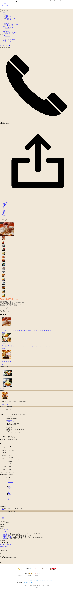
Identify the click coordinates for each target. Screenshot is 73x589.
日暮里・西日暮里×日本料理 (9, 33)
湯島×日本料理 (7, 30)
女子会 (9, 486)
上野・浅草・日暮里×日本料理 (9, 25)
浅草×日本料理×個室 (8, 41)
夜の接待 (9, 488)
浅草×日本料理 (7, 28)
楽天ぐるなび (4, 3)
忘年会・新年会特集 (6, 533)
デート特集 (5, 538)
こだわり (3, 214)
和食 (4, 35)
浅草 (2, 6)
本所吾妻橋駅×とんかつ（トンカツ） (10, 18)
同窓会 (9, 491)
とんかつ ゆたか (5, 45)
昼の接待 (9, 487)
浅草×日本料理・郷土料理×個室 (10, 39)
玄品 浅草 (4, 531)
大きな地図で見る (9, 421)
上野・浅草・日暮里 (5, 5)
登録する (3, 509)
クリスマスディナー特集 (7, 537)
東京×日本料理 (7, 22)
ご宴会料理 (5, 202)
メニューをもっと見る (3, 388)
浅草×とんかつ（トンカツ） (9, 27)
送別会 (9, 493)
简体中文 (3, 518)
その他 (4, 213)
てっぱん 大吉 (5, 529)
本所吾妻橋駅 (5, 17)
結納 (8, 498)
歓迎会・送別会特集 (6, 534)
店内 (4, 211)
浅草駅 (4, 12)
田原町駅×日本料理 (8, 16)
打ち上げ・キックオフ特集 (7, 536)
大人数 (9, 496)
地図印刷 (13, 421)
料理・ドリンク (5, 210)
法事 (8, 499)
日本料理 (4, 40)
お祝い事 (9, 494)
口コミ (3, 218)
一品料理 (4, 204)
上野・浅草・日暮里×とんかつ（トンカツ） (11, 24)
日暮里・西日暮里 (6, 31)
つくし (4, 530)
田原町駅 (4, 14)
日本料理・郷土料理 (6, 38)
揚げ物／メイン (5, 203)
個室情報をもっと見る (5, 404)
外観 (4, 212)
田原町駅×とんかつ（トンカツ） (10, 15)
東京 (2, 4)
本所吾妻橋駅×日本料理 (8, 19)
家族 (8, 495)
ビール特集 (5, 535)
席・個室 (3, 206)
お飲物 (4, 205)
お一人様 (9, 490)
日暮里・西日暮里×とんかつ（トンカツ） (11, 32)
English (3, 517)
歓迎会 (9, 492)
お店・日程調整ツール (5, 544)
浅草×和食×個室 (7, 36)
